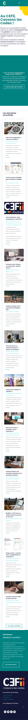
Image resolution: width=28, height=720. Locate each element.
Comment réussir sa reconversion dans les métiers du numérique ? (12, 347)
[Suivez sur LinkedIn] (5, 712)
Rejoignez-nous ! (11, 664)
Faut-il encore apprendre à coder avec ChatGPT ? (14, 73)
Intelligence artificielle (11, 143)
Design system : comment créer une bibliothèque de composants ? (13, 555)
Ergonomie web (9, 353)
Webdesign (16, 353)
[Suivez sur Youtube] (8, 712)
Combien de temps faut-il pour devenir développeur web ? (13, 308)
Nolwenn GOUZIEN (8, 699)
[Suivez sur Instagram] (14, 712)
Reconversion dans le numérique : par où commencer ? (12, 429)
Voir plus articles (14, 626)
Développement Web (11, 223)
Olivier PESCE (6, 697)
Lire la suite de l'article (14, 87)
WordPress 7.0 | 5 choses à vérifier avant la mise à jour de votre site (13, 515)
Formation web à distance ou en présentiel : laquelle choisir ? (13, 266)
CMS (21, 518)
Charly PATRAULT (7, 695)
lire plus (7, 157)
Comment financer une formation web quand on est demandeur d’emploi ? (14, 473)
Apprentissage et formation (12, 141)
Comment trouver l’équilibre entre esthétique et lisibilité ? (14, 179)
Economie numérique (11, 602)
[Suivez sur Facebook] (11, 712)
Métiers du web (18, 225)
